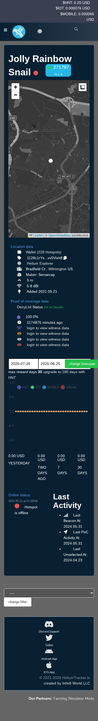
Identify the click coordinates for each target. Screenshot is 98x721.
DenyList (24, 307)
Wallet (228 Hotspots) (43, 252)
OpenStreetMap (59, 235)
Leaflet (37, 235)
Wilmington (57, 269)
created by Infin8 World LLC (67, 683)
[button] (15, 87)
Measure (83, 87)
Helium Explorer (40, 263)
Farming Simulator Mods (73, 698)
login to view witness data (48, 328)
